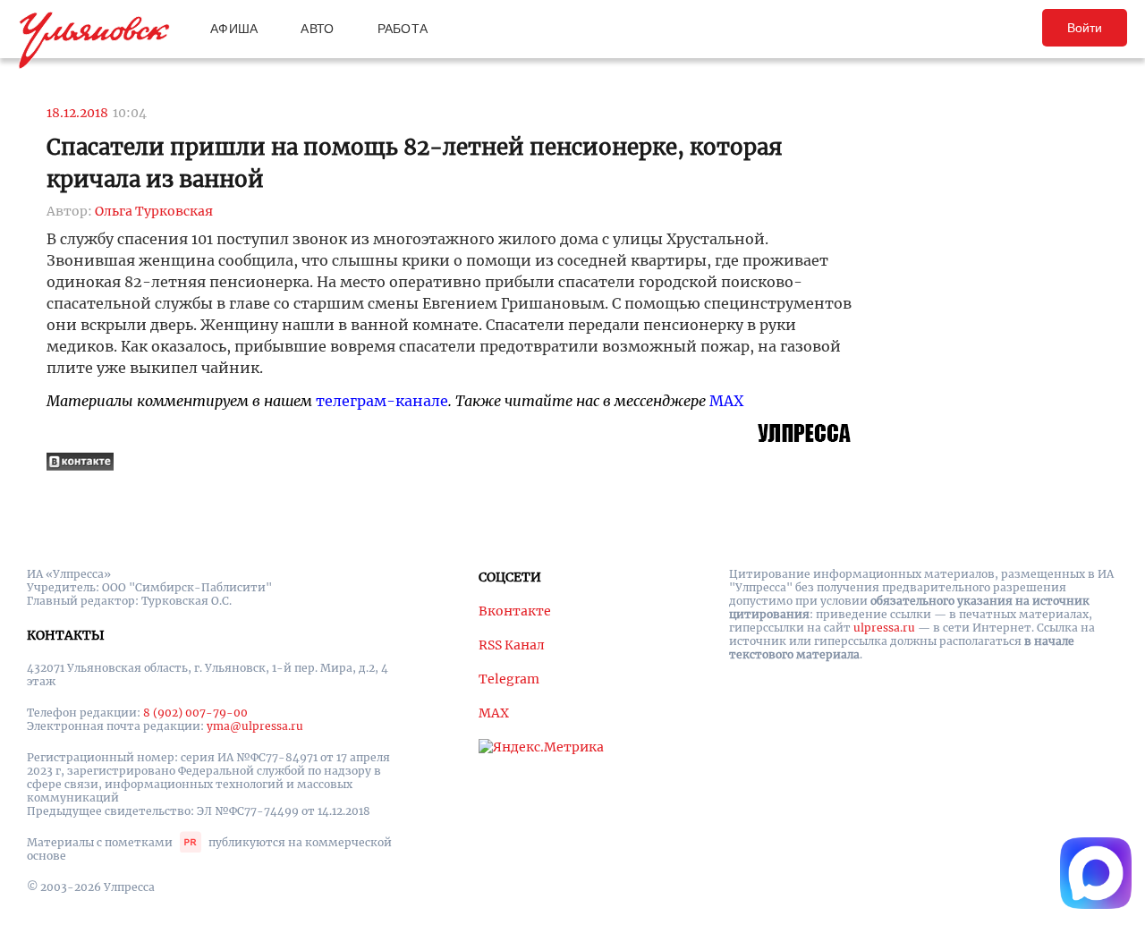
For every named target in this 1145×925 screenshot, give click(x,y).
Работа (402, 28)
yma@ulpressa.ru (255, 726)
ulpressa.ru (884, 627)
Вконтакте (515, 611)
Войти (1084, 28)
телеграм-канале (382, 401)
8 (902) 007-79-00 (195, 712)
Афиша (234, 28)
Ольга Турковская (154, 211)
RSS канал (512, 645)
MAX (726, 401)
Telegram (509, 679)
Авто (317, 28)
